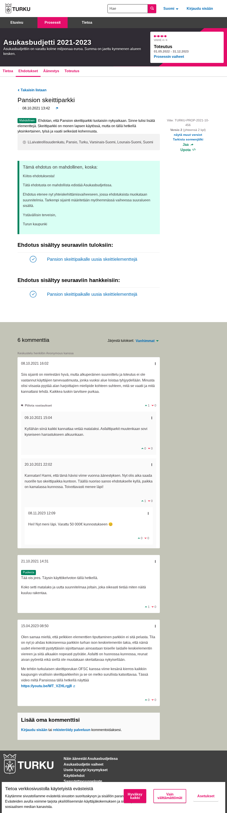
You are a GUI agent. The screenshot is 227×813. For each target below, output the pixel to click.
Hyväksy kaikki (135, 796)
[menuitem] (171, 8)
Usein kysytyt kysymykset (86, 770)
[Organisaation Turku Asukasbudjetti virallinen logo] (17, 9)
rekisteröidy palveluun (71, 730)
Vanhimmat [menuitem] (145, 341)
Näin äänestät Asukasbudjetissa (91, 758)
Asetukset (205, 796)
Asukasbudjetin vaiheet (83, 764)
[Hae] (152, 8)
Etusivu (16, 22)
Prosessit (53, 22)
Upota (186, 150)
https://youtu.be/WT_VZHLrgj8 (48, 686)
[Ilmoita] (57, 108)
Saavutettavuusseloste (83, 781)
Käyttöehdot (74, 776)
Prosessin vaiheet (169, 56)
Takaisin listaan (33, 90)
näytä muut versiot (188, 134)
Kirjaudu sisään (200, 8)
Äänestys (51, 71)
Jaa (186, 144)
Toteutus (72, 71)
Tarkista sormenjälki (188, 139)
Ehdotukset (28, 71)
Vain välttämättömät (169, 796)
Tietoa (87, 22)
